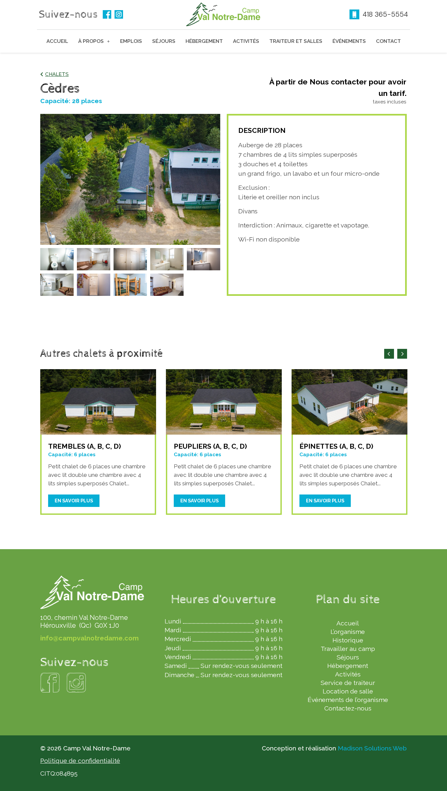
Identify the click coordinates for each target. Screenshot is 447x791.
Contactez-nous (347, 708)
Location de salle (348, 691)
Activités (246, 41)
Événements (349, 41)
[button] (54, 74)
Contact (388, 41)
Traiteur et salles (295, 41)
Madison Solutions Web (372, 748)
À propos (91, 41)
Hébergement (204, 41)
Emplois (131, 41)
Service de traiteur (348, 682)
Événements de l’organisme (348, 699)
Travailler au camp (348, 648)
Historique (347, 640)
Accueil (57, 41)
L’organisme (348, 631)
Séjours (163, 41)
